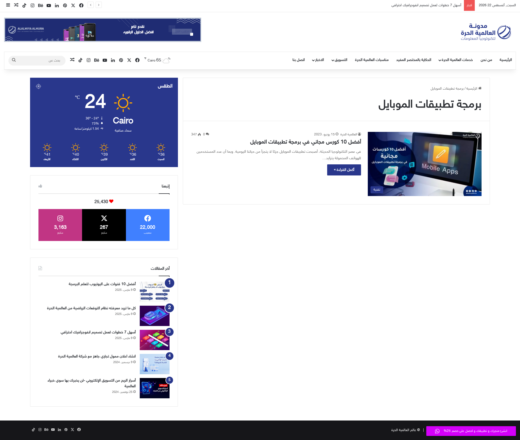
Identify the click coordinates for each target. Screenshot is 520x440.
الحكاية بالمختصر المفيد (413, 60)
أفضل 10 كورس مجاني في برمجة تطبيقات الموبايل (305, 142)
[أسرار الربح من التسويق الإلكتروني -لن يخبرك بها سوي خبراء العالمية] (155, 388)
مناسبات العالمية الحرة (372, 60)
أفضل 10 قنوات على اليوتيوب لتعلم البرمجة (102, 284)
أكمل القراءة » (344, 170)
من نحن (486, 60)
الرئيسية (506, 60)
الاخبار (319, 60)
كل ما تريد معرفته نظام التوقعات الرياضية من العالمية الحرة (91, 308)
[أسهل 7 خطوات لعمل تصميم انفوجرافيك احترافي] (155, 340)
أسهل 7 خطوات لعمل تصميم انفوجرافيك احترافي (426, 5)
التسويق (341, 60)
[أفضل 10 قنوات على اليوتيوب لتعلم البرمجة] (155, 292)
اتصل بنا (298, 60)
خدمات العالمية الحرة (457, 60)
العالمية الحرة (348, 134)
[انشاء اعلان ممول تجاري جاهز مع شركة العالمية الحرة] (155, 364)
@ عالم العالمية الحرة (405, 430)
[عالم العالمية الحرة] (486, 32)
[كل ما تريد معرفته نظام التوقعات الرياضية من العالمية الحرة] (155, 316)
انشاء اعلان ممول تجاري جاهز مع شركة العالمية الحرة (97, 356)
